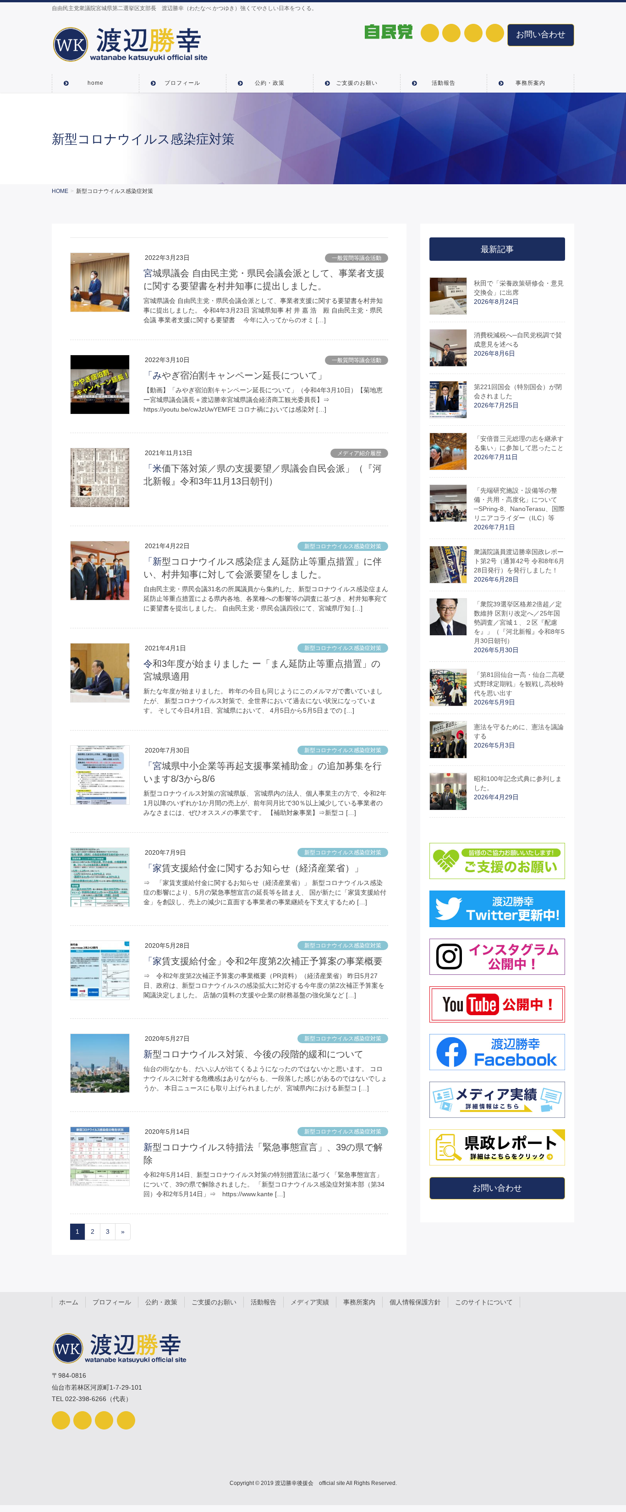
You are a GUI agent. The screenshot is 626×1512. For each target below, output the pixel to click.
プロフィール (112, 1302)
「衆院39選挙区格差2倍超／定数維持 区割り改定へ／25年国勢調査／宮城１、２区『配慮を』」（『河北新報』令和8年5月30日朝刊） (519, 622)
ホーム (68, 1302)
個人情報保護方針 (415, 1302)
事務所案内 (359, 1302)
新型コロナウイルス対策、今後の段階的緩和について (253, 1054)
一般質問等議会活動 (356, 258)
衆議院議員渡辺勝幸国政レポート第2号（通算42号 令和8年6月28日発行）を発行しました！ (519, 561)
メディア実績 (310, 1302)
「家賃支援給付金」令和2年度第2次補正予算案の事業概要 (263, 961)
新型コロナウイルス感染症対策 (342, 546)
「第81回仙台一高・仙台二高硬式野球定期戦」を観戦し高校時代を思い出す (519, 684)
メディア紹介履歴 (359, 453)
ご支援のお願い (214, 1302)
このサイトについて (484, 1302)
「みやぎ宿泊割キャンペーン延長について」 (235, 375)
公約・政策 (161, 1302)
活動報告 (263, 1302)
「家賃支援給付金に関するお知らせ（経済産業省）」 (253, 868)
